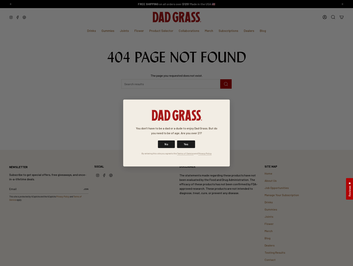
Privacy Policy (205, 153)
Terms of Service (185, 153)
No (166, 144)
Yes (186, 144)
